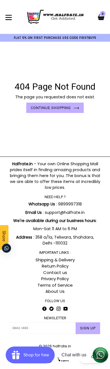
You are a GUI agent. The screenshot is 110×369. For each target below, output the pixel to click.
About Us (55, 291)
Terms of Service (55, 285)
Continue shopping (51, 108)
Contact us (55, 272)
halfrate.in (62, 346)
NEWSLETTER (55, 318)
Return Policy (55, 266)
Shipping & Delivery (55, 260)
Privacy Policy (55, 279)
